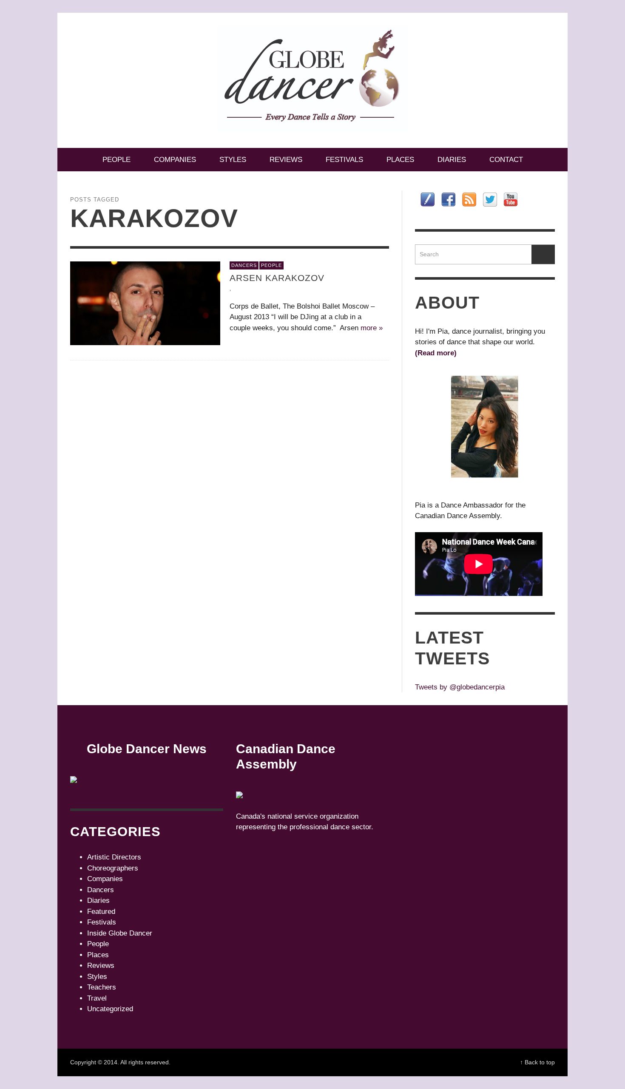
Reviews (100, 965)
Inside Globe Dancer (119, 933)
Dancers (244, 265)
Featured (101, 911)
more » (372, 328)
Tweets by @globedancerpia (460, 687)
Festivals (101, 922)
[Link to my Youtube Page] (510, 199)
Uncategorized (110, 1009)
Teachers (101, 987)
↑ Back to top (537, 1062)
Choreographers (112, 868)
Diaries (98, 900)
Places (98, 955)
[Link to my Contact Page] (427, 200)
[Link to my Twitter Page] (490, 200)
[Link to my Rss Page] (469, 200)
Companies (105, 879)
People (271, 265)
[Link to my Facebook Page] (448, 200)
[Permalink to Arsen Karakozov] (145, 303)
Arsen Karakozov (277, 278)
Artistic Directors (114, 857)
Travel (97, 998)
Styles (97, 977)
